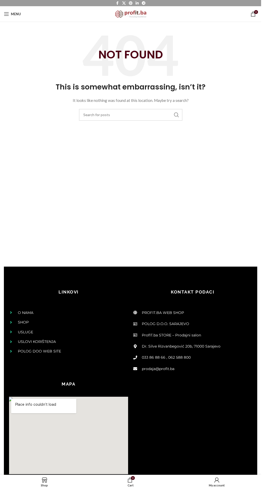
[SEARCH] (176, 115)
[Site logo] (131, 13)
